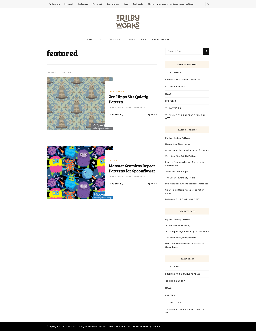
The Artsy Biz (173, 108)
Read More (115, 115)
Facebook (68, 4)
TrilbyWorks (117, 107)
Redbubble (138, 4)
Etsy (126, 4)
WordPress (157, 326)
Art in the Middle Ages (176, 171)
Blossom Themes (130, 326)
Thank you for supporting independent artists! (170, 4)
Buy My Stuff (115, 39)
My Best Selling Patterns (177, 138)
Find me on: (54, 4)
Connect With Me (160, 39)
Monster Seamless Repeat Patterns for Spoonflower (132, 168)
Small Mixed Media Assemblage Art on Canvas (184, 191)
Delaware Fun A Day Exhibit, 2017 (182, 199)
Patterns (114, 161)
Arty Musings (173, 72)
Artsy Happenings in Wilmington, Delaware (187, 150)
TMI (100, 39)
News (168, 94)
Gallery (131, 39)
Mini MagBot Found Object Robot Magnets (186, 183)
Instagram (83, 4)
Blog (143, 39)
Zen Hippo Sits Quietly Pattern (128, 99)
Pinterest (97, 4)
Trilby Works (70, 326)
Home (89, 39)
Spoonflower (113, 4)
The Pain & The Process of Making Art (185, 116)
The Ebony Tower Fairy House (180, 177)
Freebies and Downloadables (182, 79)
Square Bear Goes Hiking (177, 144)
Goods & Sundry (117, 92)
